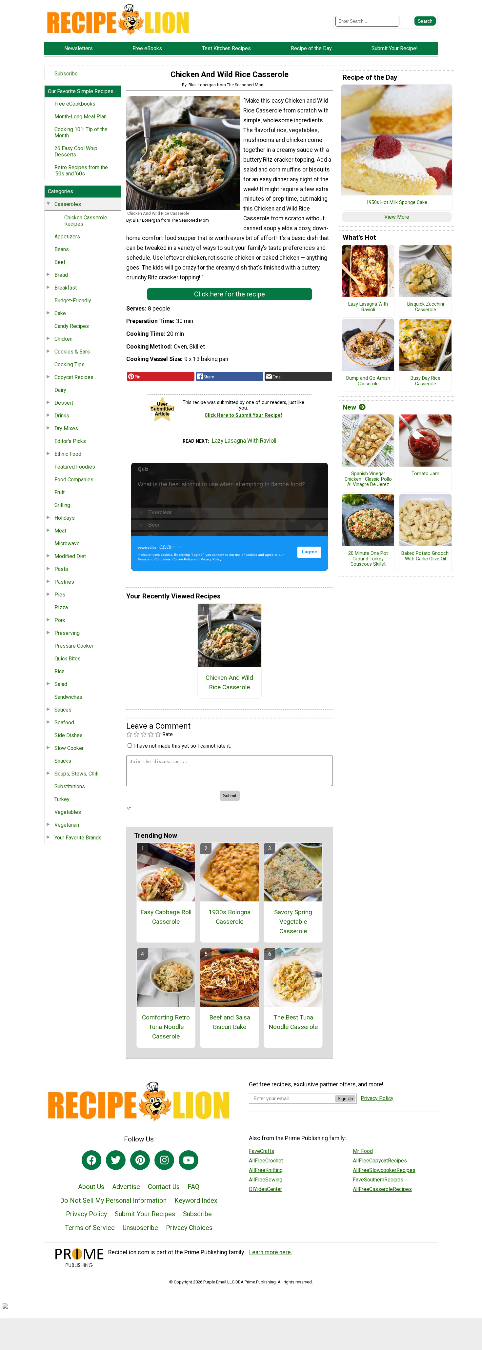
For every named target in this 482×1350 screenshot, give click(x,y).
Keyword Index (195, 1200)
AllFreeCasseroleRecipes (382, 1189)
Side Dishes (68, 735)
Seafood (64, 722)
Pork (59, 620)
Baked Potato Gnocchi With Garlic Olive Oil (425, 556)
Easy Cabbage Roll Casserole (165, 916)
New (349, 407)
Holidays (64, 518)
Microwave (67, 543)
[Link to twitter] (116, 1160)
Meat (60, 531)
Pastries (64, 582)
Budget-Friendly (72, 300)
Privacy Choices (189, 1228)
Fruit (59, 492)
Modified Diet (70, 556)
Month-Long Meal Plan (80, 116)
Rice (59, 671)
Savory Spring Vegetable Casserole (293, 921)
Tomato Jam (425, 473)
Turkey (62, 799)
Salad (60, 684)
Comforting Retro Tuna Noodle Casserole (166, 1027)
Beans (61, 249)
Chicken (63, 339)
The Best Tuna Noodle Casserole (293, 1022)
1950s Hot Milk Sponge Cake (396, 202)
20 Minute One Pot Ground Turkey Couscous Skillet (368, 559)
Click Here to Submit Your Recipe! (243, 415)
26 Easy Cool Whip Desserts (75, 151)
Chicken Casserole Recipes (85, 220)
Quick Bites (67, 658)
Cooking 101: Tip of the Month (81, 132)
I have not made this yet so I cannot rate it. (182, 746)
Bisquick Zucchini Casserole (425, 307)
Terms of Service (90, 1228)
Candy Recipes (71, 326)
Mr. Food (363, 1151)
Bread (61, 275)
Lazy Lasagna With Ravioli (244, 440)
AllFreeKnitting (266, 1170)
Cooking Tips (69, 364)
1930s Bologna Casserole (230, 916)
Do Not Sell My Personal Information (113, 1200)
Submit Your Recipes (145, 1214)
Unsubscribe (140, 1228)
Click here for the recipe (229, 294)
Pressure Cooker (73, 646)
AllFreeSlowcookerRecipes (384, 1170)
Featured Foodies (74, 467)
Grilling (62, 505)
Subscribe (66, 74)
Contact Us (164, 1187)
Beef (60, 262)
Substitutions (69, 786)
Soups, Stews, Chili (76, 774)
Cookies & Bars (72, 352)
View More (396, 217)
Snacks (62, 761)
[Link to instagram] (164, 1160)
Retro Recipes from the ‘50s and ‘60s (81, 170)
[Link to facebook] (91, 1160)
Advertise (126, 1187)
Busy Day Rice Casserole (425, 381)
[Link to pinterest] (140, 1160)
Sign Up (345, 1098)
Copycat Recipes (73, 377)
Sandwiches (68, 697)
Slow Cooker (69, 748)
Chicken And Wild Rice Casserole (229, 682)
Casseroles (67, 204)
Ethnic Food (67, 454)
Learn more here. (270, 1252)
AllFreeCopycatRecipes (380, 1161)
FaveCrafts (261, 1151)
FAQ (193, 1187)
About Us (91, 1187)
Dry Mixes (66, 428)
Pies (59, 595)
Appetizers (67, 236)
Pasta (61, 569)
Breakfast (65, 288)
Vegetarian (66, 825)
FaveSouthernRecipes (378, 1180)
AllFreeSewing (265, 1180)
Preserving (67, 633)
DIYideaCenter (265, 1189)
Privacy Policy (86, 1214)
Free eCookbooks (74, 104)
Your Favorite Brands (78, 838)
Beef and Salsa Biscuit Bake (229, 1022)
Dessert (63, 403)
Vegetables (67, 812)
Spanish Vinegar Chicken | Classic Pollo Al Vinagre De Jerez (368, 479)
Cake (60, 313)
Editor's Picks (70, 441)
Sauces (62, 710)
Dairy (60, 390)
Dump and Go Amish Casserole (368, 381)
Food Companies (73, 479)
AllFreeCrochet (266, 1161)
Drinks (61, 416)
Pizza (61, 607)
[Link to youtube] (188, 1160)
